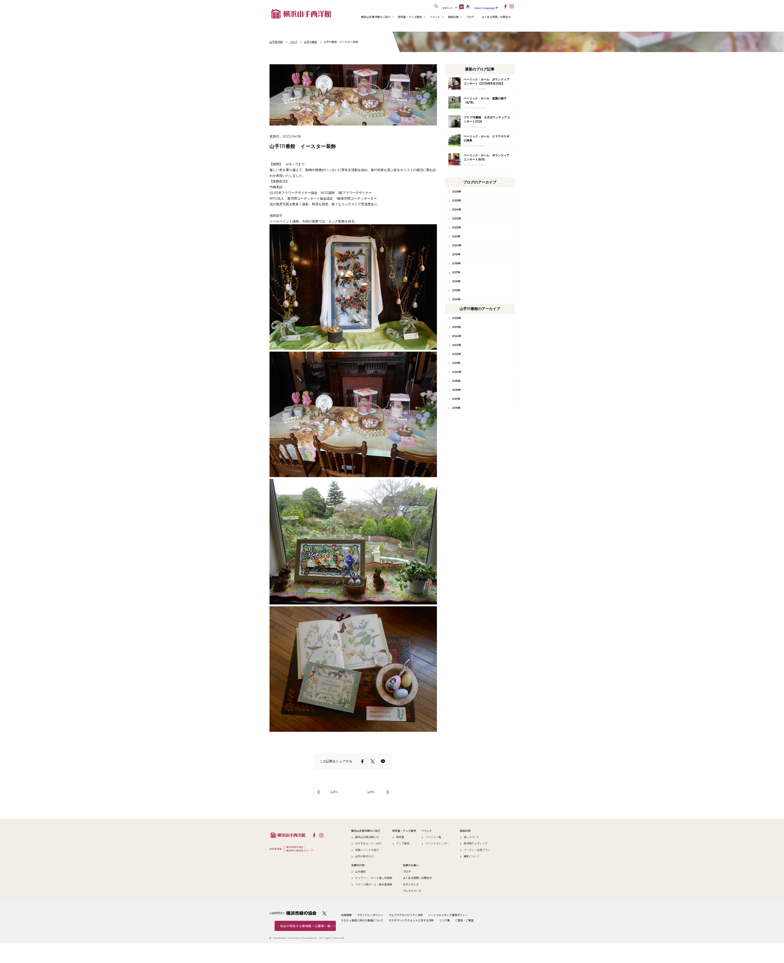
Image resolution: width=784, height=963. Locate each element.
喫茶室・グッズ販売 (410, 17)
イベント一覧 (433, 837)
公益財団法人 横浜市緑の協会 (293, 913)
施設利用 (453, 17)
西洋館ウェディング (475, 843)
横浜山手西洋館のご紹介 (375, 17)
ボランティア (411, 884)
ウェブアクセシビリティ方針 (406, 915)
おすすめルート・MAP (368, 843)
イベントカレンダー (437, 843)
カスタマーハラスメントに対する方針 (411, 920)
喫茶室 (400, 837)
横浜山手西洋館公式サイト (301, 14)
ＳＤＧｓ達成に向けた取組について (362, 920)
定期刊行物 (357, 865)
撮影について (472, 856)
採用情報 (346, 915)
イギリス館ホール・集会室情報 (373, 884)
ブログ (470, 17)
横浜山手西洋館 (288, 835)
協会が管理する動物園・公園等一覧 (305, 926)
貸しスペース (471, 837)
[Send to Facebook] (362, 761)
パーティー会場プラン (477, 850)
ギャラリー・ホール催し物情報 (373, 878)
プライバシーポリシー (370, 915)
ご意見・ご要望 (464, 920)
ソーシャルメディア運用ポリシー (448, 915)
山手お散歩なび (364, 856)
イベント (435, 17)
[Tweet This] (373, 761)
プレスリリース (412, 891)
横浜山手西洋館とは (367, 837)
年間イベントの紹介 (367, 850)
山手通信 (360, 871)
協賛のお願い (411, 865)
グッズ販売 (402, 843)
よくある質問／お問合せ (496, 17)
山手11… (335, 792)
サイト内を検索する (436, 6)
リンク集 (444, 920)
